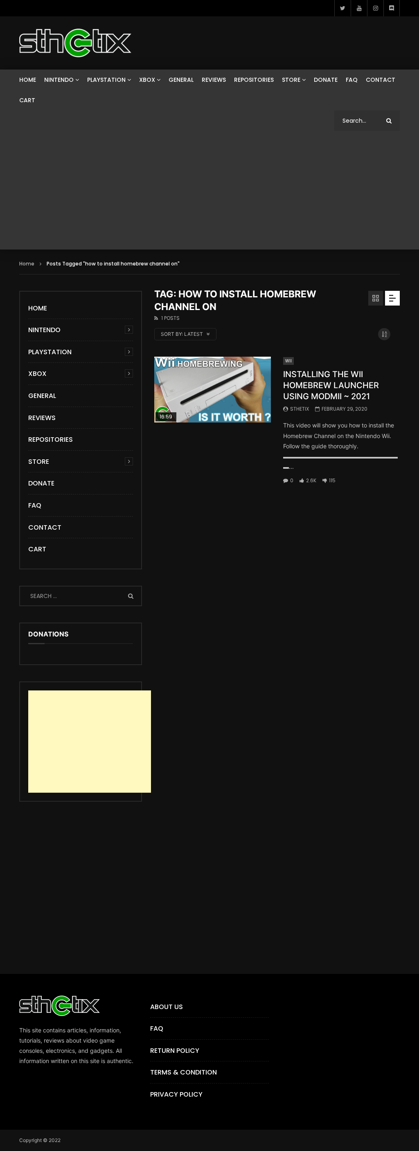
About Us (166, 1007)
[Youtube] (359, 8)
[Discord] (391, 8)
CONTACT (380, 80)
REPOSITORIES (254, 80)
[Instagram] (375, 8)
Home (26, 263)
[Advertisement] (209, 192)
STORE (291, 80)
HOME (27, 80)
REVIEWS (214, 80)
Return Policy (174, 1050)
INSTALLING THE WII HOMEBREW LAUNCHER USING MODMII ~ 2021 (331, 385)
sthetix (299, 408)
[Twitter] (342, 8)
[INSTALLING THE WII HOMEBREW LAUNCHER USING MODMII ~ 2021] (212, 389)
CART (27, 100)
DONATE (326, 80)
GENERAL (181, 80)
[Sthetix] (75, 43)
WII (288, 361)
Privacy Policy (176, 1094)
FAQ (352, 80)
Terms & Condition (183, 1072)
